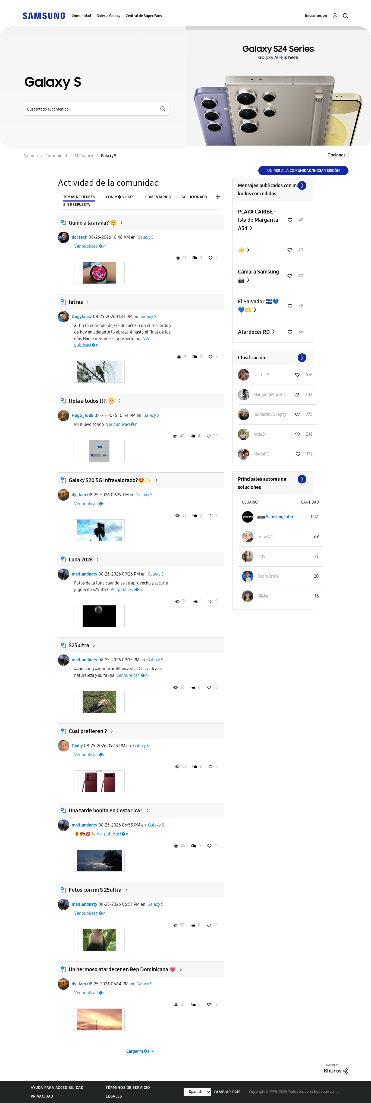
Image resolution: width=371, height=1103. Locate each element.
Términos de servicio (128, 1087)
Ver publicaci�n (90, 246)
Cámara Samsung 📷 (258, 275)
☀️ (242, 250)
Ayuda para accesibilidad (57, 1087)
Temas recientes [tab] (79, 197)
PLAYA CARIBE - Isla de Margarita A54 (258, 219)
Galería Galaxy (108, 16)
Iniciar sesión (316, 15)
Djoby (77, 745)
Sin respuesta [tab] (76, 204)
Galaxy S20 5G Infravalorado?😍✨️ (110, 480)
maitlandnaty (84, 574)
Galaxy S (146, 237)
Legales (114, 1096)
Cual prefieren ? (88, 731)
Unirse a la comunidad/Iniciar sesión (303, 170)
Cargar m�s (138, 1051)
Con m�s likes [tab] (120, 197)
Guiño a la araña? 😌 (93, 222)
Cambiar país (227, 1092)
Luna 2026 (81, 559)
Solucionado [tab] (194, 197)
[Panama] (44, 15)
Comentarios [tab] (158, 197)
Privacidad (42, 1096)
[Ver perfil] (63, 237)
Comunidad (81, 16)
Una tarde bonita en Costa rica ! (106, 810)
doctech (79, 237)
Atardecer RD (254, 332)
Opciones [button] (336, 155)
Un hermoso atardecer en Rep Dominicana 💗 (122, 969)
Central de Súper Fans (144, 16)
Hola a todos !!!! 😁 (92, 401)
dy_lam (79, 494)
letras (76, 302)
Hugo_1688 (82, 415)
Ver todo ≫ (272, 185)
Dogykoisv (82, 316)
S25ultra (79, 645)
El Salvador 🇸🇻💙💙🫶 (258, 305)
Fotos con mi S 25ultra (95, 890)
